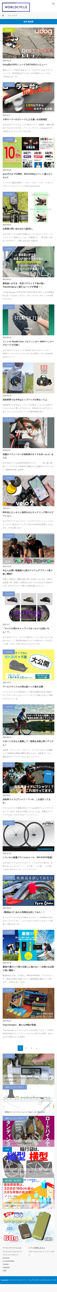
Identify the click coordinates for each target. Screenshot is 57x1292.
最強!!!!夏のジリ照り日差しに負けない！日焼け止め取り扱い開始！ (28, 968)
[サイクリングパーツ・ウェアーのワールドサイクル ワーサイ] (16, 11)
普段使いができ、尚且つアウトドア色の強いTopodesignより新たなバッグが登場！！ (24, 285)
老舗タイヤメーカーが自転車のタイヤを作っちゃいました (28, 456)
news (7, 1149)
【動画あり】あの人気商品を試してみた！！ (24, 912)
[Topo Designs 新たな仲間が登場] (28, 1003)
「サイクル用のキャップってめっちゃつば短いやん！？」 (26, 630)
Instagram (6, 1267)
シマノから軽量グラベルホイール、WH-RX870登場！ (28, 857)
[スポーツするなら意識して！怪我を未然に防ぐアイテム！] (28, 719)
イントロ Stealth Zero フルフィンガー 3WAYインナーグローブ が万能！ (28, 343)
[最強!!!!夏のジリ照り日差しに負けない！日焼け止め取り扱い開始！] (28, 945)
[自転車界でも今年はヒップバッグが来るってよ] (28, 377)
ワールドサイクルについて (12, 1252)
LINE (4, 1271)
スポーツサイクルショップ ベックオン (41, 1253)
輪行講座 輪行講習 (13, 1181)
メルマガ (8, 85)
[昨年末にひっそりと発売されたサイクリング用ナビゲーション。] (28, 490)
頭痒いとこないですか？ (14, 1087)
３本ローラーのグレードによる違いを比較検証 (25, 119)
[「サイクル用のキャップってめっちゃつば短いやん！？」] (28, 606)
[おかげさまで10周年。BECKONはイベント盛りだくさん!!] (28, 152)
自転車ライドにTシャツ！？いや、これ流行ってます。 (27, 801)
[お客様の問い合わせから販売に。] (28, 207)
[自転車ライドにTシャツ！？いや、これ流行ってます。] (28, 777)
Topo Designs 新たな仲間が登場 (19, 1025)
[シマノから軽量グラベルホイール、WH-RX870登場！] (28, 835)
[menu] (53, 3)
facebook (6, 1258)
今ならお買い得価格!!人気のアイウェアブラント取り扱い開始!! (28, 572)
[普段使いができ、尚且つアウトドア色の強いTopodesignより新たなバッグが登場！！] (28, 261)
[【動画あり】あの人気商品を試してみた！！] (28, 890)
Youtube (6, 1264)
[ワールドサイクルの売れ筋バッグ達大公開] (28, 664)
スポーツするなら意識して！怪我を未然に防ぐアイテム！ (28, 743)
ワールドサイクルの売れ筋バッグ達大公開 (23, 687)
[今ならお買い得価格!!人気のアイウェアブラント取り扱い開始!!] (28, 548)
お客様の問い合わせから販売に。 (18, 229)
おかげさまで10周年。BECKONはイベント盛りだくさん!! (28, 176)
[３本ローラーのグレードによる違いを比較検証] (28, 97)
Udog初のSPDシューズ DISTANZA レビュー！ (25, 64)
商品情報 (8, 30)
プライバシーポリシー (11, 1255)
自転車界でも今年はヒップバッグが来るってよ (25, 400)
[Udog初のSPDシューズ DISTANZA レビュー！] (28, 43)
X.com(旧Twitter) (8, 1261)
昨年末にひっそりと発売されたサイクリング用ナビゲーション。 (28, 514)
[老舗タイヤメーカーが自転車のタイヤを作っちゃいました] (28, 432)
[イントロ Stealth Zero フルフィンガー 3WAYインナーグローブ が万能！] (28, 319)
